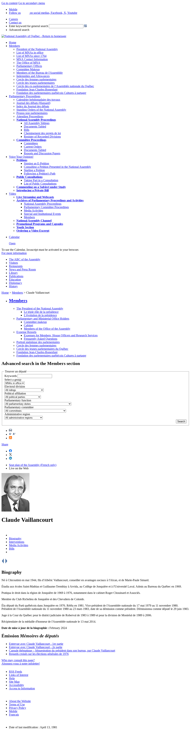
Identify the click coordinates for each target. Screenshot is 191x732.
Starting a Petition (34, 170)
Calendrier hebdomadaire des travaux (38, 99)
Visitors (13, 262)
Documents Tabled (35, 126)
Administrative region (17, 414)
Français (14, 714)
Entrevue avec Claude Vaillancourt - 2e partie (35, 647)
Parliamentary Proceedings (24, 96)
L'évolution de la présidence (40, 315)
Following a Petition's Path (39, 173)
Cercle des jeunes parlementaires (35, 82)
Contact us (15, 22)
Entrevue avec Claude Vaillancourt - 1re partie (36, 643)
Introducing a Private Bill (32, 190)
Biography (15, 538)
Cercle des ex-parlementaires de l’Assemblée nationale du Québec (55, 86)
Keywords (10, 375)
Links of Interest (18, 675)
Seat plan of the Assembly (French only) (32, 465)
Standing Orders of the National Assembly (41, 109)
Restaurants (16, 266)
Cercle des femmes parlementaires (36, 79)
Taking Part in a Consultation (41, 180)
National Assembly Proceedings (42, 203)
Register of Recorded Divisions (42, 136)
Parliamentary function (17, 400)
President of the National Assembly (37, 49)
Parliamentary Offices (29, 66)
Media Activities (33, 210)
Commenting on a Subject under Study (41, 187)
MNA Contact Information (32, 59)
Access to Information (22, 688)
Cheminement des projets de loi (42, 133)
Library (13, 272)
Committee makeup (35, 322)
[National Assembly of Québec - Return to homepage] (33, 36)
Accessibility (16, 685)
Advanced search (19, 29)
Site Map (14, 681)
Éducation (15, 279)
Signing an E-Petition (36, 163)
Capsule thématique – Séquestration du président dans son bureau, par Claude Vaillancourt (62, 650)
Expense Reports (26, 332)
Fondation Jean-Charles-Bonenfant (36, 89)
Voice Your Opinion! (21, 156)
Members (14, 45)
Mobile (13, 711)
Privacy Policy (17, 707)
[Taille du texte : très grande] (14, 434)
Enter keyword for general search (28, 26)
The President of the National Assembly (39, 308)
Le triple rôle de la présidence (41, 311)
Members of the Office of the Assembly (47, 328)
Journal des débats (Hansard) (33, 103)
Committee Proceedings (31, 140)
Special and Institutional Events (42, 213)
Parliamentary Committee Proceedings (46, 207)
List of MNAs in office (29, 52)
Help (12, 678)
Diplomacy (15, 283)
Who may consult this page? (18, 660)
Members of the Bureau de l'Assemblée (39, 72)
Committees (31, 143)
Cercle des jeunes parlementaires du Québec (42, 348)
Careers (13, 19)
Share (4, 444)
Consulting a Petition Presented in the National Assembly (57, 166)
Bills (26, 129)
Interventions (16, 541)
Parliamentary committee (19, 407)
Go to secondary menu (31, 3)
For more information (14, 253)
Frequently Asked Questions (40, 338)
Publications (16, 276)
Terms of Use (17, 704)
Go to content (9, 3)
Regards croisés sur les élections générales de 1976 (39, 653)
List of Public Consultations (40, 183)
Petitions (21, 160)
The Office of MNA (28, 62)
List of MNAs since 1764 (31, 55)
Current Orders (33, 146)
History (13, 286)
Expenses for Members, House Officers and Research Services (61, 335)
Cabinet (28, 325)
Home (12, 42)
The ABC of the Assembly (24, 259)
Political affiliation (15, 393)
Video (12, 193)
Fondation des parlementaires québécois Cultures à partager (51, 92)
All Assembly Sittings (36, 123)
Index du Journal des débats (32, 106)
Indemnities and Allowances (33, 76)
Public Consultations (29, 176)
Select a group (12, 379)
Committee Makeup (28, 69)
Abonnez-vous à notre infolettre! (20, 663)
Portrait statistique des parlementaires (38, 342)
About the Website (20, 701)
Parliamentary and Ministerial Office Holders (42, 318)
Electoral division (14, 386)
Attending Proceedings (29, 116)
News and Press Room (22, 269)
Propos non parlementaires (32, 113)
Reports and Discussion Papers (42, 153)
